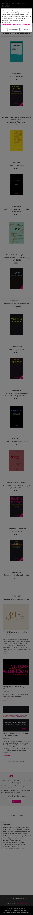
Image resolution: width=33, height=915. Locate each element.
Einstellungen (25, 29)
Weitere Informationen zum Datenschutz (16, 24)
